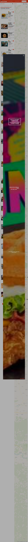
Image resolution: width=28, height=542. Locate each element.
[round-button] (24, 55)
